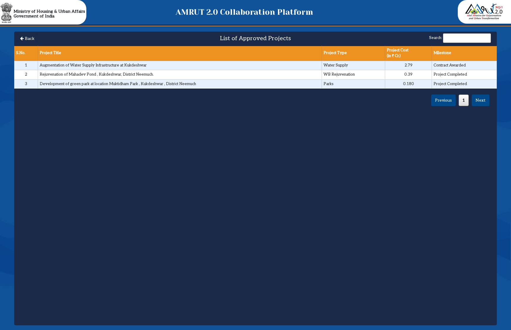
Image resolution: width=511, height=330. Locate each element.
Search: (435, 37)
